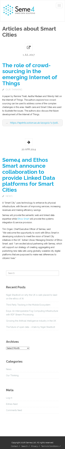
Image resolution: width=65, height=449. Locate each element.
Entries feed (12, 404)
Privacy (34, 446)
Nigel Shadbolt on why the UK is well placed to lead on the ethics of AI (31, 297)
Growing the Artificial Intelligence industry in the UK (31, 321)
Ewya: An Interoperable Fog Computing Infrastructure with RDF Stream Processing (32, 313)
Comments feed (14, 410)
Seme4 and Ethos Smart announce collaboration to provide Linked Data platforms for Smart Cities (28, 175)
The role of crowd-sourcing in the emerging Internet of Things (29, 74)
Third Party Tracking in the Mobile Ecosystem (28, 305)
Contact (14, 446)
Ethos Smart (23, 219)
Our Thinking (14, 89)
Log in (9, 398)
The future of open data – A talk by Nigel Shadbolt (30, 327)
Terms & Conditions (49, 446)
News (9, 196)
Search (24, 446)
